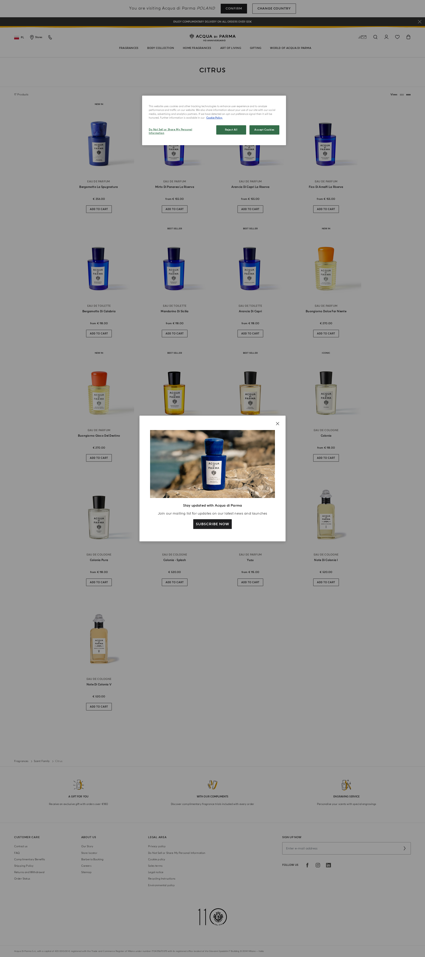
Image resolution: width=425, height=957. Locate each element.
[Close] (277, 423)
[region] (214, 120)
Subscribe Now (212, 524)
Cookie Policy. (214, 118)
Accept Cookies (264, 129)
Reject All (231, 129)
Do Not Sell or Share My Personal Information (170, 131)
